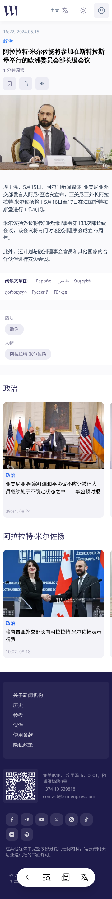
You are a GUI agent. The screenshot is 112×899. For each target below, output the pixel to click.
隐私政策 (23, 745)
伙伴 (18, 725)
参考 (18, 715)
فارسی (63, 281)
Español (44, 281)
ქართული (16, 292)
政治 (14, 329)
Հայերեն (82, 281)
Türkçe (60, 292)
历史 (18, 705)
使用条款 (23, 735)
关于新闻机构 (28, 695)
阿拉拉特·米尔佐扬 (28, 354)
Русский (40, 292)
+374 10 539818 (59, 789)
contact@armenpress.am (69, 796)
